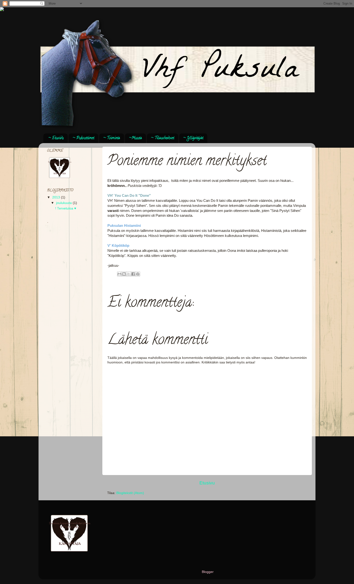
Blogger (207, 572)
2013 (56, 197)
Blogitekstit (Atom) (130, 493)
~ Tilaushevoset (162, 138)
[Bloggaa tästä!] (124, 274)
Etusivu (207, 482)
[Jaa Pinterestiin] (137, 274)
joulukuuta (64, 203)
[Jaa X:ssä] (128, 274)
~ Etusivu (56, 138)
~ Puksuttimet (83, 138)
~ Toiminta (111, 138)
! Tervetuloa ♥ (65, 208)
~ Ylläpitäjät (193, 138)
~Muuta (135, 138)
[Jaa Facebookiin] (133, 274)
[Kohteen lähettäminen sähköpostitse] (119, 274)
